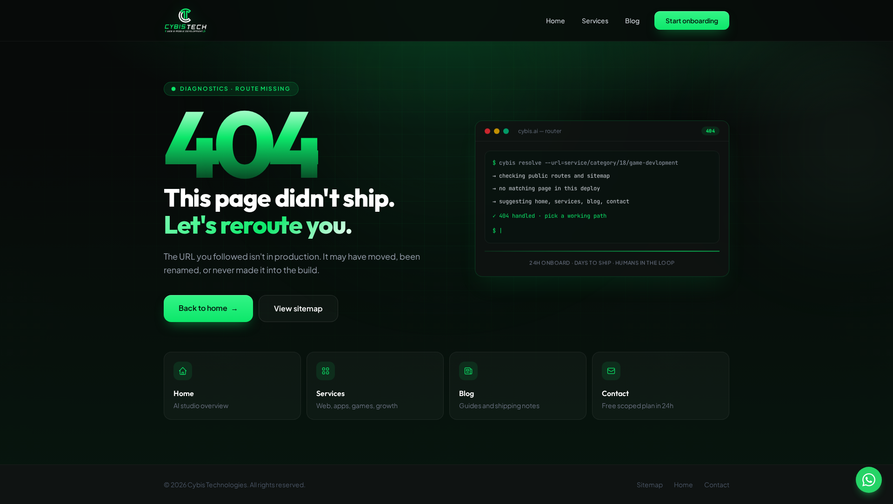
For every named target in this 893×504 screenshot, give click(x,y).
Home (555, 20)
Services (595, 20)
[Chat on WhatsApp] (869, 480)
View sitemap (298, 308)
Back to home (208, 308)
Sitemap (650, 484)
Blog (632, 20)
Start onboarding (692, 20)
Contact (716, 484)
